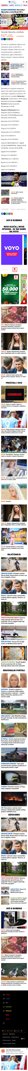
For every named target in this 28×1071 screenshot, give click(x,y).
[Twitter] (5, 39)
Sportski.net (10, 36)
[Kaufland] (14, 270)
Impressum (5, 1034)
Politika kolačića (15, 1037)
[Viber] (9, 39)
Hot (7, 1003)
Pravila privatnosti (7, 1040)
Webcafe (8, 1011)
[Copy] (12, 39)
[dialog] (14, 1059)
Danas (8, 995)
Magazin (8, 1007)
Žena (7, 1015)
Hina (3, 36)
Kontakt (14, 1040)
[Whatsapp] (7, 39)
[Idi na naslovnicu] (13, 3)
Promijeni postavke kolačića (9, 1043)
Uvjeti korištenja (6, 1037)
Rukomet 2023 (5, 209)
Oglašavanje (12, 1034)
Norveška (12, 209)
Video (7, 1019)
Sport (8, 999)
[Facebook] (2, 39)
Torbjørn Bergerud (21, 209)
